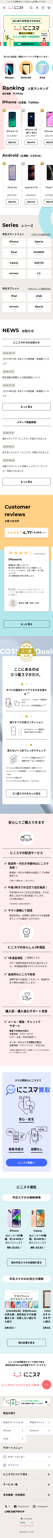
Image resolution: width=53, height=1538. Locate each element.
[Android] (26, 68)
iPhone (7, 1430)
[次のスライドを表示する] (48, 30)
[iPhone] (9, 68)
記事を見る (9, 1328)
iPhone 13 (12, 131)
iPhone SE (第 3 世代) (31, 131)
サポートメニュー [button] (13, 1447)
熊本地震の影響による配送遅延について (21, 377)
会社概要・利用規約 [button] (14, 1494)
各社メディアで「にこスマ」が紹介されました (24, 438)
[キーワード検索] (31, 7)
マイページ (13, 1465)
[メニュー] (4, 7)
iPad (5, 1438)
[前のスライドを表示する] (4, 30)
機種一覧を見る (13, 1247)
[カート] (49, 7)
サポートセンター (16, 1457)
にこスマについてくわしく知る (20, 1385)
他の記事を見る (26, 1342)
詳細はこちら (33, 957)
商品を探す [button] (9, 1413)
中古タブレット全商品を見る (40, 289)
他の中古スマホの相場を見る (26, 1262)
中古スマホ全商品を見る (41, 234)
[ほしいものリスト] (43, 7)
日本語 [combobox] (22, 1523)
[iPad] (42, 68)
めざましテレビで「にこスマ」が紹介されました (25, 452)
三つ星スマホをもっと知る (26, 793)
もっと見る (26, 407)
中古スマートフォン (12, 1422)
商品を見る (12, 142)
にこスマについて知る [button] (15, 1474)
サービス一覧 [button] (10, 1484)
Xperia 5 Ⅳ (31, 187)
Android (34, 1430)
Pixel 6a (12, 187)
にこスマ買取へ (26, 1162)
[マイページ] (37, 7)
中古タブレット (37, 1422)
